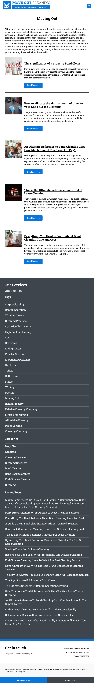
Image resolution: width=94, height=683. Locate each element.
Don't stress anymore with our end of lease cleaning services (42, 512)
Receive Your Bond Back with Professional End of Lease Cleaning (43, 554)
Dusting (9, 392)
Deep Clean (11, 446)
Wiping (9, 387)
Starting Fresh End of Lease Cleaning (27, 549)
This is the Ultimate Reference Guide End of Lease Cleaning (53, 191)
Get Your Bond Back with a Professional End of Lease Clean (40, 615)
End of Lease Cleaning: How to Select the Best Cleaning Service (42, 560)
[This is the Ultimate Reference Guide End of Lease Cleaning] (13, 200)
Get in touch (10, 290)
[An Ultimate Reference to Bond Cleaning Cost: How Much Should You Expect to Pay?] (13, 157)
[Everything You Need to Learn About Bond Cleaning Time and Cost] (13, 246)
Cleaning (10, 485)
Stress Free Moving (16, 414)
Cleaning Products (16, 321)
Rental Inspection (15, 310)
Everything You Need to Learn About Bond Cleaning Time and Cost (52, 237)
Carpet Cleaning (14, 304)
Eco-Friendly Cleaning (18, 326)
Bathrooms (11, 376)
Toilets (9, 370)
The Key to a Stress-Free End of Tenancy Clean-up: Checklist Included (47, 574)
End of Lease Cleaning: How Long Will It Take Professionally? (41, 609)
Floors (9, 381)
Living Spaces (13, 348)
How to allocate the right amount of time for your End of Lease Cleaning (53, 105)
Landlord (10, 451)
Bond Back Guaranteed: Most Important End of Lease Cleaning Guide (45, 529)
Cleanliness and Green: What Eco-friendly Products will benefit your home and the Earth (46, 622)
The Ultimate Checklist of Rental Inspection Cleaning (36, 585)
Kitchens (10, 365)
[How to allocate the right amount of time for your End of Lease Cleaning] (13, 113)
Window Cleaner (15, 315)
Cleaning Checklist (16, 462)
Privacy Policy (55, 669)
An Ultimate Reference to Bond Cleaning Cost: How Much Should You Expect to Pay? (54, 148)
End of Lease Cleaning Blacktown (17, 669)
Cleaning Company (16, 431)
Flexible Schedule (15, 354)
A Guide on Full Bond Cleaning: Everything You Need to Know (41, 523)
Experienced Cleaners (17, 359)
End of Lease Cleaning (18, 479)
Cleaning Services (15, 457)
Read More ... (33, 85)
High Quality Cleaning (18, 332)
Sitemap (65, 669)
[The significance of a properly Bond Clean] (13, 73)
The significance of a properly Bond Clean (52, 63)
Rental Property (14, 403)
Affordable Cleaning (17, 420)
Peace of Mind (13, 425)
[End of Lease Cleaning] (26, 8)
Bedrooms (11, 343)
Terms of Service (43, 669)
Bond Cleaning (13, 468)
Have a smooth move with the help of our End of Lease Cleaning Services (44, 567)
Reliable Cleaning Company (21, 409)
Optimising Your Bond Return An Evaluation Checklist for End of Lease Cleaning (43, 541)
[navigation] (89, 6)
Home (12, 671)
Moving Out (12, 398)
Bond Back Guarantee (17, 473)
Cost (7, 337)
